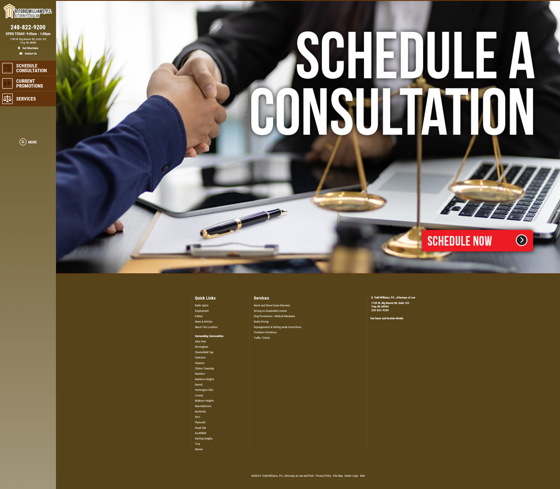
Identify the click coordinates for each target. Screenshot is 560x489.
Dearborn (200, 373)
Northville (200, 411)
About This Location (206, 327)
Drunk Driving (261, 321)
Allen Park (200, 341)
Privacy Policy (323, 475)
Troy (197, 443)
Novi (197, 416)
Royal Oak (200, 427)
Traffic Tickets (262, 337)
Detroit (199, 384)
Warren (199, 449)
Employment (202, 310)
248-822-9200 (380, 310)
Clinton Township (204, 368)
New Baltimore (203, 406)
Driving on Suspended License (270, 310)
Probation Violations (265, 332)
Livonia (199, 395)
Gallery (199, 316)
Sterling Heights (204, 438)
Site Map (338, 475)
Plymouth (200, 422)
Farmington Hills (204, 390)
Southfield (200, 433)
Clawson (199, 363)
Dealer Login (351, 475)
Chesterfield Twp (204, 352)
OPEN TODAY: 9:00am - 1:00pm (28, 34)
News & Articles (203, 321)
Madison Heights (204, 400)
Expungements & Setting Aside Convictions (277, 327)
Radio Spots (201, 305)
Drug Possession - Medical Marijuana (274, 316)
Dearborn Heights (204, 379)
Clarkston (200, 357)
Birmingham (201, 346)
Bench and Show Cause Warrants (272, 305)
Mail (362, 475)
